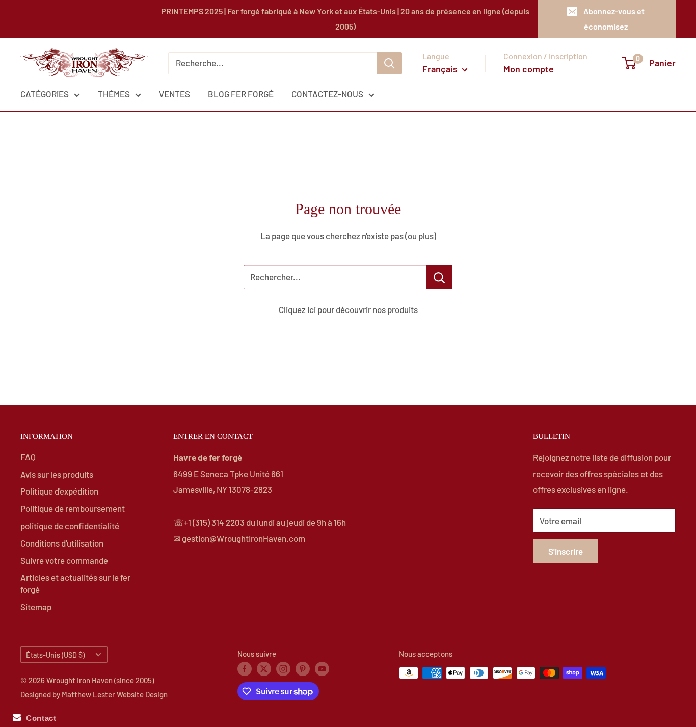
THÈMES (114, 94)
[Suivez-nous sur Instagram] (283, 668)
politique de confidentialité (69, 526)
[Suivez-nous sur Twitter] (264, 668)
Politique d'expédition (59, 491)
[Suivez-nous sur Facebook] (244, 668)
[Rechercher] (389, 63)
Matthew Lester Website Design (115, 694)
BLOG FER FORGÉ (241, 94)
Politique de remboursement (72, 508)
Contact (38, 718)
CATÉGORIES (44, 94)
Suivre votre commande (64, 560)
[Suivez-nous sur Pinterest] (303, 668)
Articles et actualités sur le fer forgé (75, 583)
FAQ (28, 457)
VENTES (174, 94)
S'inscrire (565, 551)
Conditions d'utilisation (61, 543)
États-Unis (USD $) (55, 655)
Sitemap (35, 607)
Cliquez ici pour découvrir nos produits (348, 309)
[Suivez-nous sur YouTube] (322, 668)
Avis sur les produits (56, 474)
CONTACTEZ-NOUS (327, 94)
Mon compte (528, 68)
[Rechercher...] (439, 277)
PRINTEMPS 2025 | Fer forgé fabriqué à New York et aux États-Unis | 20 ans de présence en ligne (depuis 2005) (345, 18)
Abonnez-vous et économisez (614, 18)
